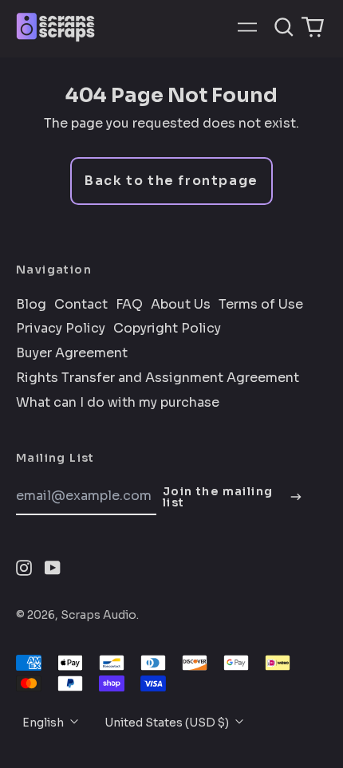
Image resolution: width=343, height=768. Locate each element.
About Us (181, 305)
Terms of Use (261, 305)
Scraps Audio (98, 615)
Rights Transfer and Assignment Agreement (157, 378)
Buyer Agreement (72, 353)
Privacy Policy (60, 329)
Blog (31, 305)
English (44, 722)
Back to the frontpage (171, 180)
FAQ (129, 305)
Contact (81, 305)
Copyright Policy (167, 329)
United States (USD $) (167, 722)
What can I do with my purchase (117, 403)
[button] (284, 27)
